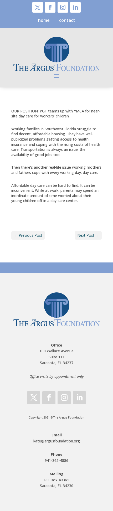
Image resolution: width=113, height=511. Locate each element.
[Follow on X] (37, 7)
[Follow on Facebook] (50, 7)
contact (67, 20)
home (44, 20)
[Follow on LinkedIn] (75, 7)
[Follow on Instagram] (63, 7)
